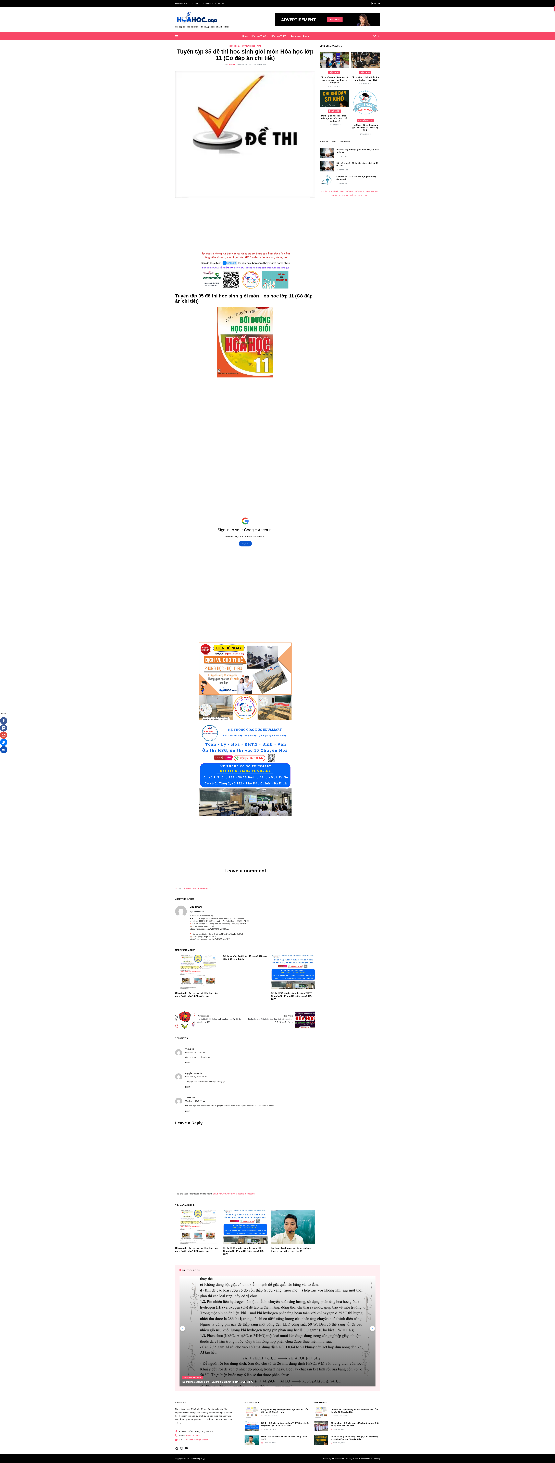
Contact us (339, 1459)
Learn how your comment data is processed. (234, 1193)
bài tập (324, 191)
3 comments (260, 65)
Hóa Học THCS (258, 36)
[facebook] (372, 3)
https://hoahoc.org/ (197, 912)
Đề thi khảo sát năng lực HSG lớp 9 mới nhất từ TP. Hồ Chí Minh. (217, 1382)
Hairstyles (219, 3)
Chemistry (208, 3)
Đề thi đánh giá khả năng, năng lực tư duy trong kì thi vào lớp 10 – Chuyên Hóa (355, 1438)
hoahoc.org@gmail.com (197, 1440)
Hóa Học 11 (235, 46)
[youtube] (379, 3)
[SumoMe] (3, 749)
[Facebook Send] (3, 728)
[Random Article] (374, 36)
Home (245, 36)
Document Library (300, 36)
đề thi (196, 888)
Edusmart (231, 65)
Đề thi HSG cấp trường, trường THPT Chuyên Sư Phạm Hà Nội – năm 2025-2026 (291, 996)
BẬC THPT (334, 72)
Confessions (364, 1459)
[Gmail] (3, 735)
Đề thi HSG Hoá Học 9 (192, 1377)
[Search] (379, 36)
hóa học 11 (206, 888)
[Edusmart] (181, 911)
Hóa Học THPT (278, 36)
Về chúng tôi (328, 1459)
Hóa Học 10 (334, 111)
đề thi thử (363, 195)
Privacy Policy (352, 1459)
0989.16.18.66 (193, 1435)
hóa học (350, 191)
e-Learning (375, 1459)
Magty (203, 1459)
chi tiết (188, 888)
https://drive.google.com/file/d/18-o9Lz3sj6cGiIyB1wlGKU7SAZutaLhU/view (239, 1105)
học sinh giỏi (372, 191)
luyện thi (336, 195)
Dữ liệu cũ (196, 3)
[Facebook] (3, 720)
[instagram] (375, 3)
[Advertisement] (245, 223)
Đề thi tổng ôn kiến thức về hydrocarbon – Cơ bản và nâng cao (334, 79)
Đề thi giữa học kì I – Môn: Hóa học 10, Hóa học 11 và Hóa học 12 (334, 118)
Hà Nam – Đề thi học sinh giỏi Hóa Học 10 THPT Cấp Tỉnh (365, 127)
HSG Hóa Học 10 (365, 120)
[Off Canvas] (176, 36)
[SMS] (3, 742)
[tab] (324, 142)
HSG (342, 191)
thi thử (346, 195)
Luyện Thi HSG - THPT (251, 46)
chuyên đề (334, 191)
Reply (187, 1063)
